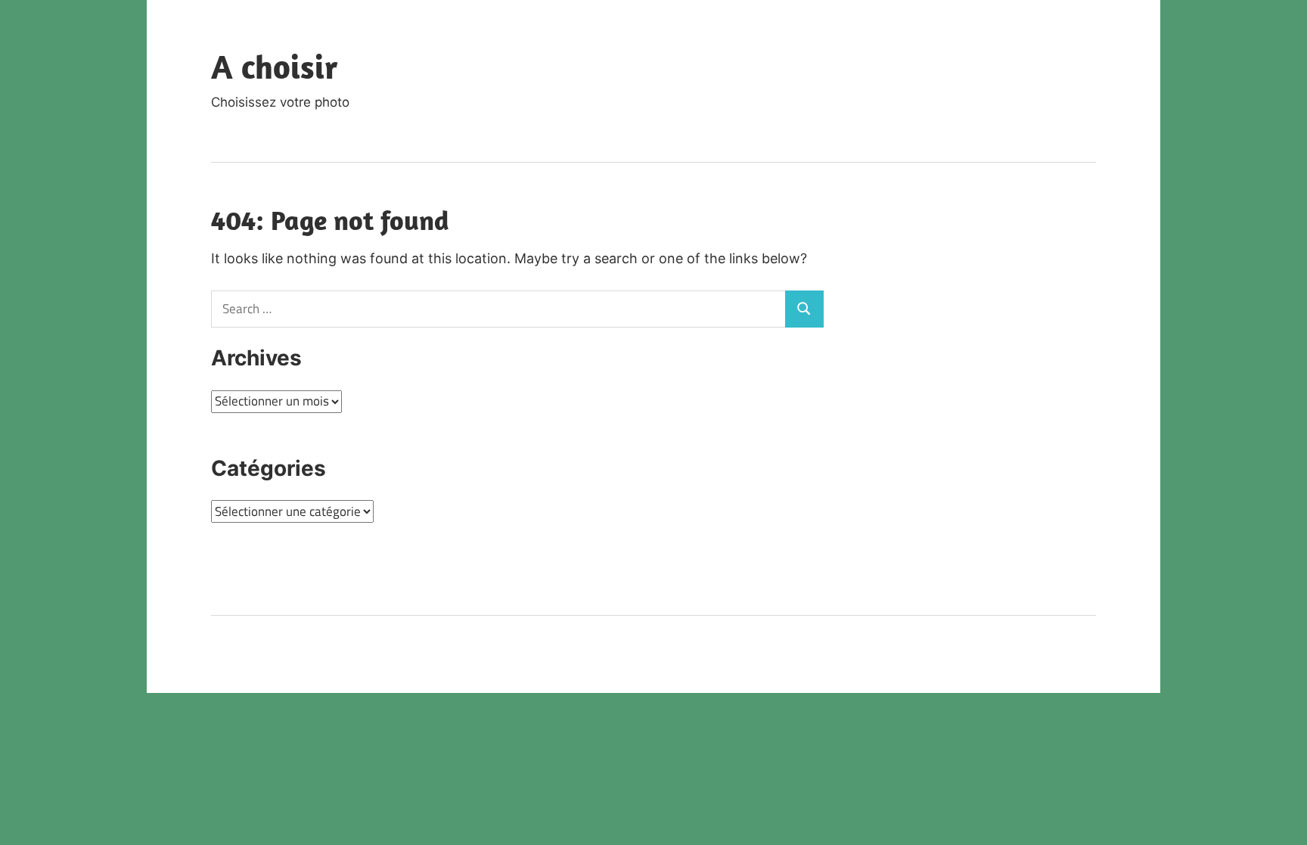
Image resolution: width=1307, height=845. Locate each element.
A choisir (274, 66)
